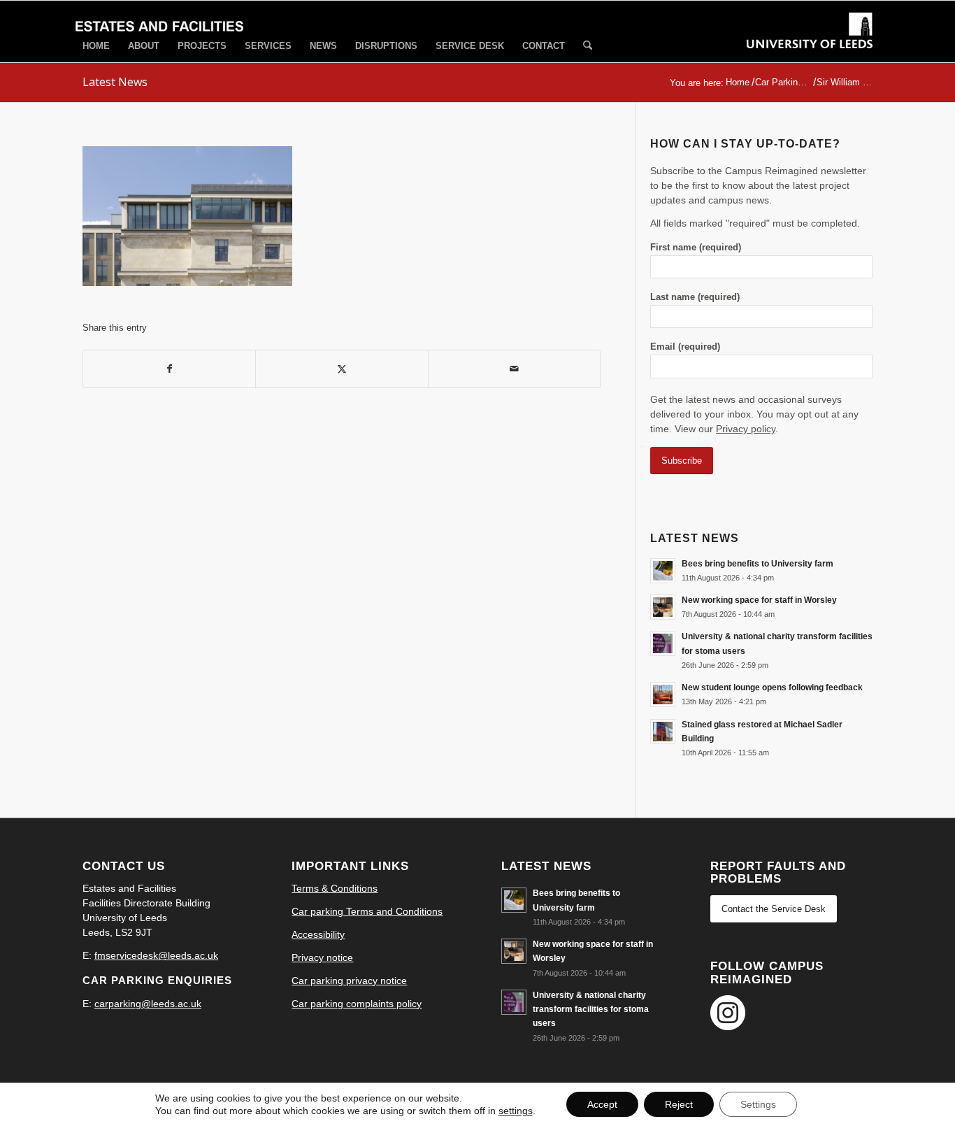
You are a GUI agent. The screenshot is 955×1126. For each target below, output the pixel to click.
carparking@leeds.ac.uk (147, 1003)
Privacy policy (745, 428)
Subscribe (681, 460)
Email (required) (685, 346)
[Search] (587, 46)
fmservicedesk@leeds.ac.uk (156, 955)
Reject (679, 1104)
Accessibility (318, 934)
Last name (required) (695, 297)
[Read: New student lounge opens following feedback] (662, 694)
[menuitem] (96, 46)
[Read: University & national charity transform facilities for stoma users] (662, 643)
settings (515, 1110)
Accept (602, 1104)
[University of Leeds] (810, 43)
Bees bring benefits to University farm (757, 564)
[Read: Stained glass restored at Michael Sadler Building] (662, 731)
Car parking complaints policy (357, 1003)
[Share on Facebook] (169, 368)
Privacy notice (322, 957)
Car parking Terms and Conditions (367, 911)
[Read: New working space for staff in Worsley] (662, 607)
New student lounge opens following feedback (772, 687)
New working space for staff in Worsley (759, 600)
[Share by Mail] (514, 368)
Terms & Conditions (335, 888)
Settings (758, 1104)
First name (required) (695, 247)
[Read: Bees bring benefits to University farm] (662, 570)
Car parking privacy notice (349, 980)
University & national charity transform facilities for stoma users (591, 1009)
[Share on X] (341, 368)
